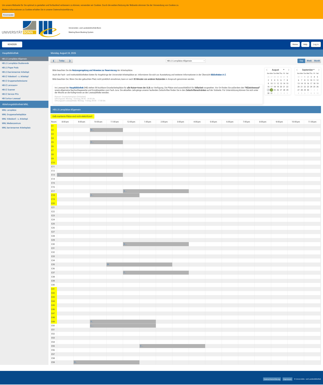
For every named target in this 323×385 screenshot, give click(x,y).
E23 (53, 215)
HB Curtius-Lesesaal (11, 98)
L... (59, 174)
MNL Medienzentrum (11, 123)
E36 (53, 268)
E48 (53, 317)
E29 (53, 240)
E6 (52, 146)
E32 (53, 252)
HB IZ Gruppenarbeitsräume (14, 81)
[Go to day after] (70, 61)
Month (317, 61)
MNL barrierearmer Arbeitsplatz (16, 128)
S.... (125, 191)
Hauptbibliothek (76, 87)
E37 (53, 272)
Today (61, 61)
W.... (92, 130)
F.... (124, 272)
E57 (53, 354)
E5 (52, 142)
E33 (53, 256)
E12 (53, 171)
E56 (53, 350)
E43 (53, 297)
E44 (53, 301)
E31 (53, 248)
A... (91, 321)
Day (301, 61)
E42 (53, 293)
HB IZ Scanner (8, 90)
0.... (91, 195)
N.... (125, 244)
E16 (53, 187)
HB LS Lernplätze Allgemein (14, 59)
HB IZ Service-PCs (10, 94)
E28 (53, 236)
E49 (53, 321)
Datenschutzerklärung (63, 9)
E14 (53, 179)
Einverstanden (8, 15)
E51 (53, 329)
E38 (53, 277)
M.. (108, 264)
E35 (53, 264)
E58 (53, 358)
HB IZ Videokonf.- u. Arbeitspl (15, 76)
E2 (52, 130)
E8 (52, 154)
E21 (53, 207)
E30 (53, 244)
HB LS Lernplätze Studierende (15, 63)
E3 (52, 134)
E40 (53, 285)
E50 (53, 325)
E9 (52, 158)
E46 (53, 309)
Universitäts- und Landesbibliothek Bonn (85, 28)
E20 (53, 203)
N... (75, 362)
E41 (53, 289)
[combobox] (186, 61)
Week (309, 61)
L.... (91, 325)
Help (305, 44)
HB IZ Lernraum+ (10, 85)
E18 (53, 195)
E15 (53, 183)
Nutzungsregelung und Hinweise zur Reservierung (94, 70)
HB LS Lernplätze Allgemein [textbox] (179, 61)
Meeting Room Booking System (81, 32)
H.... (92, 142)
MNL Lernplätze (9, 110)
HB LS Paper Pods (10, 67)
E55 (53, 346)
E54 (53, 342)
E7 (52, 150)
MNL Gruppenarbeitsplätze (14, 114)
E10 (53, 162)
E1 (52, 126)
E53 (53, 338)
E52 (53, 334)
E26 (53, 228)
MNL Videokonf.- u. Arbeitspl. (15, 119)
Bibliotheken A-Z (218, 75)
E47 (53, 313)
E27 (53, 232)
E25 (53, 224)
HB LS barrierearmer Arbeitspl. (16, 72)
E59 (53, 362)
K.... (141, 346)
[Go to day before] (53, 61)
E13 (53, 175)
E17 (53, 191)
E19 (53, 199)
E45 (53, 305)
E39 (53, 281)
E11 (53, 166)
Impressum (287, 379)
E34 (53, 260)
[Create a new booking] (65, 126)
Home (295, 44)
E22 (53, 211)
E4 (52, 138)
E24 (53, 219)
